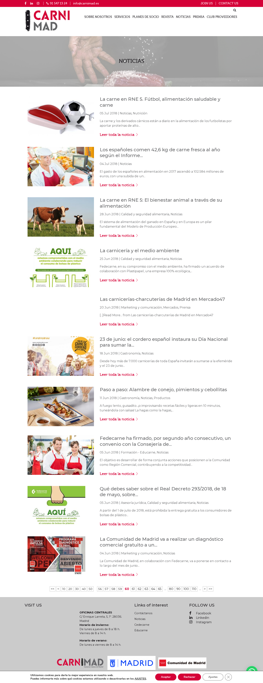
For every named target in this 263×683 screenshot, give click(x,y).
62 (140, 589)
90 (178, 589)
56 (100, 589)
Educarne (141, 630)
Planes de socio (145, 17)
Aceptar (166, 677)
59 (120, 589)
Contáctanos (143, 613)
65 (160, 589)
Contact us (228, 3)
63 (146, 589)
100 (186, 589)
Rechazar (189, 677)
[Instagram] (38, 3)
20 (70, 589)
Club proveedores (222, 17)
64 (153, 589)
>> (210, 589)
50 (90, 589)
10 (63, 589)
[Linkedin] (31, 3)
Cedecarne (141, 624)
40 (84, 589)
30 (77, 589)
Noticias (183, 17)
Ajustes (213, 677)
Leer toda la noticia (117, 134)
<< (52, 589)
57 (106, 589)
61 (133, 589)
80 (171, 589)
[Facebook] (25, 3)
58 (113, 589)
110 (194, 589)
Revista (167, 17)
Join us (207, 3)
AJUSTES (140, 679)
